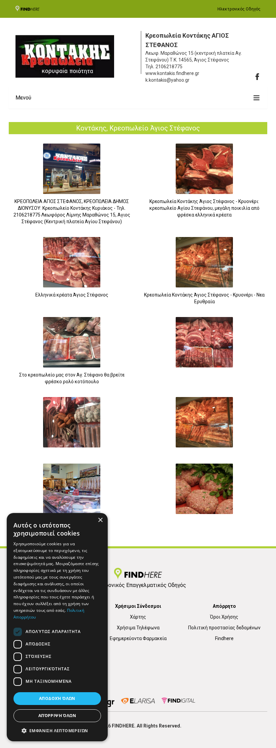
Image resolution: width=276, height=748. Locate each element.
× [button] (100, 520)
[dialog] (57, 627)
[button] (57, 730)
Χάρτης (138, 617)
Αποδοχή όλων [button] (57, 698)
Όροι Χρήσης (224, 617)
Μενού (23, 97)
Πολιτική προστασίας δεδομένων (224, 627)
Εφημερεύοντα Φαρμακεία (138, 638)
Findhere (224, 638)
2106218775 (169, 66)
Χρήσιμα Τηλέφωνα (138, 627)
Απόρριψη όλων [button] (57, 715)
